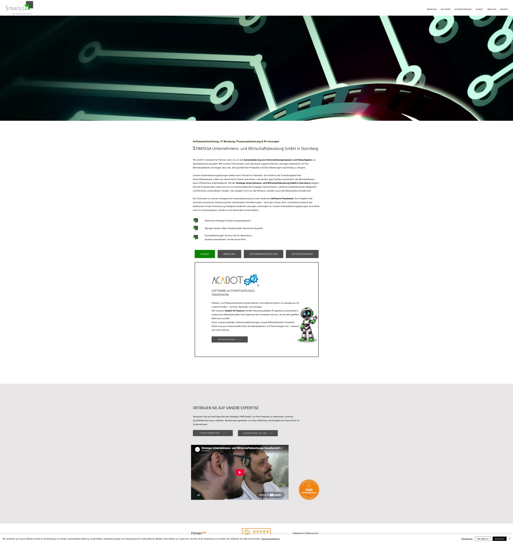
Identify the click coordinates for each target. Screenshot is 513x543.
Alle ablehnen (483, 538)
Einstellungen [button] (467, 538)
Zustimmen (499, 538)
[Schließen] (509, 539)
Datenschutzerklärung (270, 538)
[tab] (205, 254)
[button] (491, 9)
